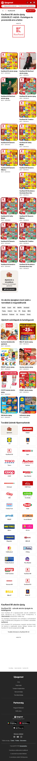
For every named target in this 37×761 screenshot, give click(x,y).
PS (19, 311)
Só (17, 314)
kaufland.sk (4, 622)
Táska (4, 311)
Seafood (4, 314)
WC (14, 307)
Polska (17, 740)
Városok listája (18, 692)
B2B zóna (18, 711)
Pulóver (11, 314)
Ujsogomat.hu (23, 746)
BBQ (29, 311)
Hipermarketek (5, 616)
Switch (10, 311)
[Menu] (34, 2)
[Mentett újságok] (27, 2)
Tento (28, 314)
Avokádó (26, 307)
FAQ (18, 682)
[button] (30, 2)
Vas (15, 311)
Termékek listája (18, 695)
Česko (12, 740)
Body (24, 311)
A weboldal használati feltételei (18, 753)
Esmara (22, 314)
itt (23, 628)
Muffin (19, 307)
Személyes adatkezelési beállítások (18, 750)
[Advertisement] (18, 36)
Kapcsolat (18, 685)
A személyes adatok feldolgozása (18, 757)
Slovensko (23, 740)
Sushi (9, 307)
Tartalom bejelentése (18, 688)
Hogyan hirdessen (18, 708)
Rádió (3, 307)
